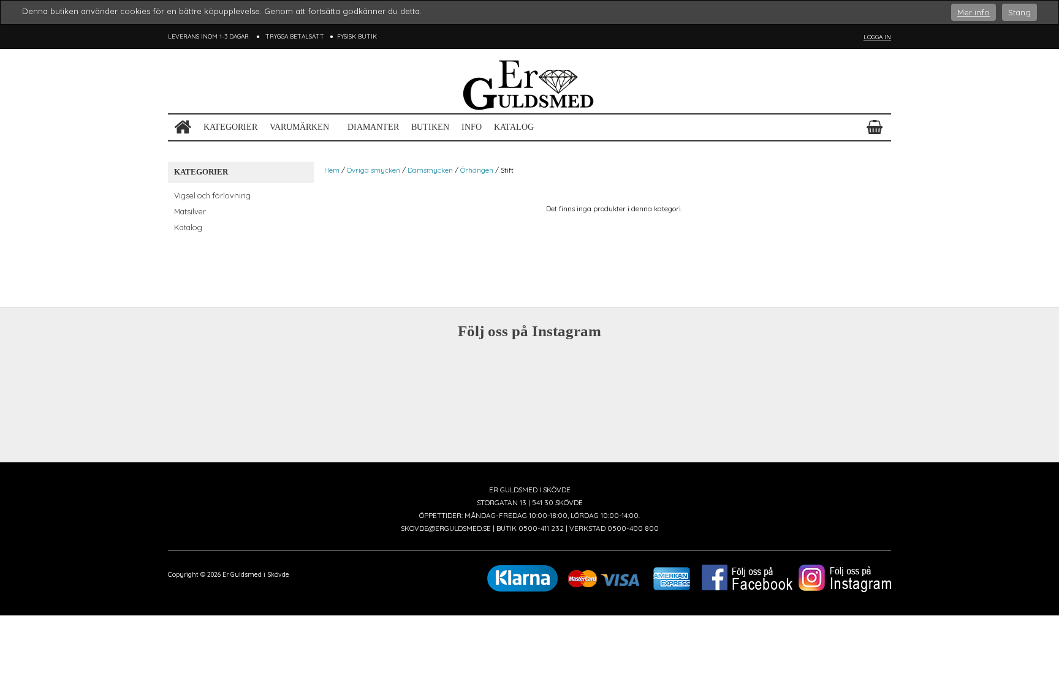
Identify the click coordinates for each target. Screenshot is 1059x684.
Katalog (514, 127)
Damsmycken (430, 170)
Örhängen (476, 170)
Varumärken (299, 127)
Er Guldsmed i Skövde (255, 575)
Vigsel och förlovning (212, 195)
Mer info (973, 12)
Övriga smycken (373, 170)
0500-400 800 (633, 528)
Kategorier (230, 127)
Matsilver (190, 211)
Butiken (430, 127)
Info (471, 127)
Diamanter (373, 127)
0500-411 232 (541, 528)
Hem (332, 170)
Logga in (877, 37)
